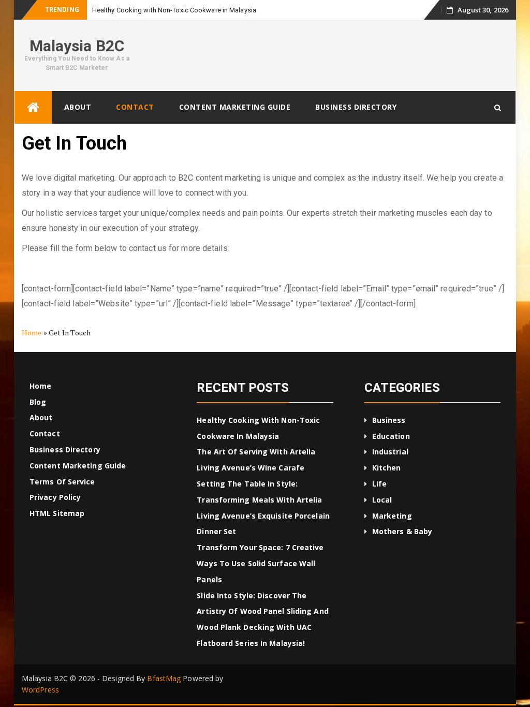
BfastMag (164, 678)
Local (382, 500)
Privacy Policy (55, 497)
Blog (38, 402)
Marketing (392, 516)
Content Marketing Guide (235, 107)
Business (389, 420)
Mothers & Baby (402, 531)
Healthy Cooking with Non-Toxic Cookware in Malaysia (174, 10)
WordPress (40, 690)
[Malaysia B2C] (33, 107)
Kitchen (386, 468)
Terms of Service (62, 482)
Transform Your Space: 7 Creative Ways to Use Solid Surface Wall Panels (260, 563)
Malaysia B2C (77, 46)
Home (31, 332)
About (78, 107)
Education (391, 436)
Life (379, 484)
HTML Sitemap (57, 513)
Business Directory (355, 107)
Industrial (390, 451)
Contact (135, 107)
